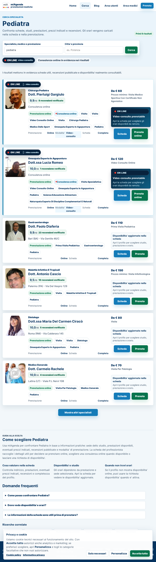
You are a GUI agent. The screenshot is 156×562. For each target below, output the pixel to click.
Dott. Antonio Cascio (44, 274)
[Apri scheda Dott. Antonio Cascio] (15, 278)
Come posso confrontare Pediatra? (29, 495)
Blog (96, 5)
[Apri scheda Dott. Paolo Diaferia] (15, 231)
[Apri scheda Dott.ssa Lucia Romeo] (15, 167)
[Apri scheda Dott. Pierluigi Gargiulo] (15, 99)
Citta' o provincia (74, 44)
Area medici (130, 5)
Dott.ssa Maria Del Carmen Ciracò (55, 321)
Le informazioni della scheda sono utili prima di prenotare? (43, 514)
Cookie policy (13, 555)
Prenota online (139, 133)
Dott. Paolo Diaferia (43, 226)
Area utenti (111, 5)
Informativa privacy (34, 555)
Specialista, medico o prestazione (22, 44)
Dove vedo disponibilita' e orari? (27, 505)
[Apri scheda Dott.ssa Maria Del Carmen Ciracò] (15, 326)
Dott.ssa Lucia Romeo (45, 162)
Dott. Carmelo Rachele (46, 369)
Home (72, 5)
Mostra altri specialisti (78, 412)
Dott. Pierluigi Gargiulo (46, 94)
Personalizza (119, 553)
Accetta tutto (140, 553)
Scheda (122, 133)
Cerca (85, 5)
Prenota (147, 5)
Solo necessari (97, 553)
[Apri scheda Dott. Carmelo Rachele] (15, 373)
